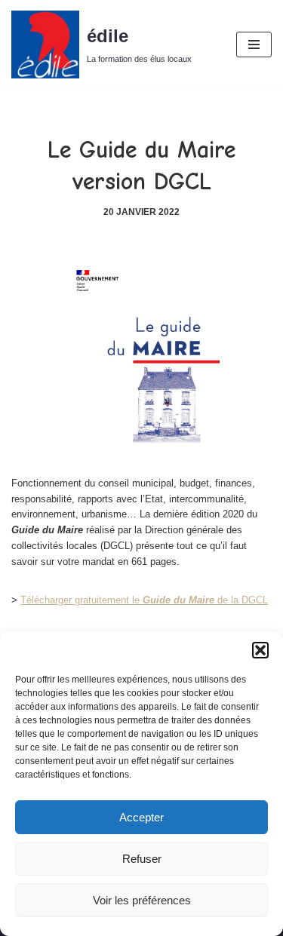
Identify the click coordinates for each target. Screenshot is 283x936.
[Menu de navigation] (254, 44)
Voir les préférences (142, 900)
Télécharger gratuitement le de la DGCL (144, 600)
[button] (260, 650)
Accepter (141, 817)
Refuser (141, 858)
